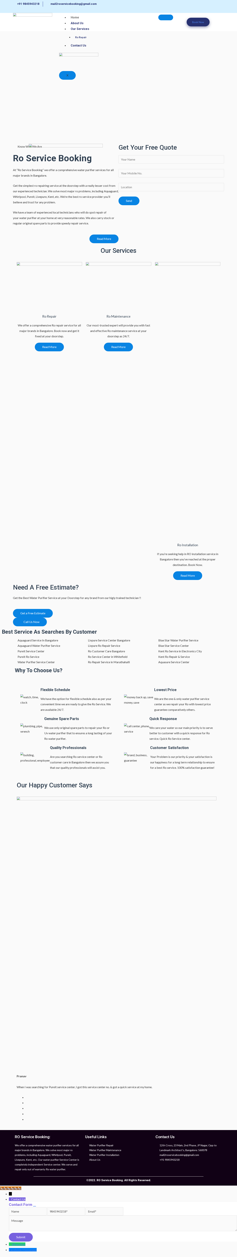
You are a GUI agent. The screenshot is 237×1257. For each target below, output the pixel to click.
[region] (118, 87)
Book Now (198, 22)
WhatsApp (18, 1244)
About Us (77, 23)
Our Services (80, 29)
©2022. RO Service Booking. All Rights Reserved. (118, 1180)
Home (75, 17)
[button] (103, 239)
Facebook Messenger (23, 1249)
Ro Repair (81, 37)
